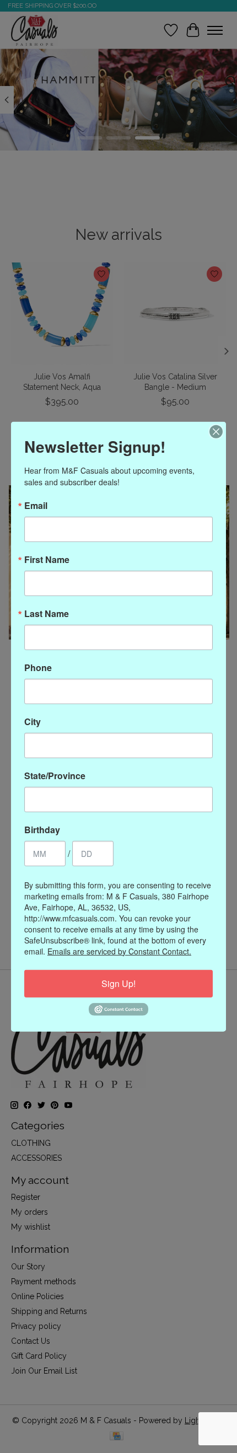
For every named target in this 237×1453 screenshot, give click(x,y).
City (32, 721)
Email (35, 505)
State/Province (54, 775)
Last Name (46, 613)
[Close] (216, 431)
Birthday (42, 829)
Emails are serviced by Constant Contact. (119, 950)
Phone (38, 667)
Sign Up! (118, 983)
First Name (46, 559)
